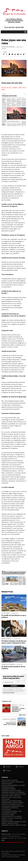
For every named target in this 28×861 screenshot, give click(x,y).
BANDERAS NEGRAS (6, 639)
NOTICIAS (14, 705)
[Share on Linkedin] (15, 54)
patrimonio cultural (8, 825)
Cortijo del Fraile (15, 796)
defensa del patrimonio (9, 789)
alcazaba (22, 785)
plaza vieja (5, 794)
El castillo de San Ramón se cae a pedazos (13, 616)
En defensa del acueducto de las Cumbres (13, 667)
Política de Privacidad (8, 692)
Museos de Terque (13, 823)
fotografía (12, 804)
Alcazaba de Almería (8, 815)
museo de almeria (18, 803)
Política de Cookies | (15, 851)
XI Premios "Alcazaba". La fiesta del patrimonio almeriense (18, 709)
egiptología (17, 797)
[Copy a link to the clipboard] (23, 54)
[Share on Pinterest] (12, 54)
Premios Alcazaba (21, 825)
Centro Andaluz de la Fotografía (11, 816)
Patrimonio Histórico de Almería (11, 790)
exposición (5, 796)
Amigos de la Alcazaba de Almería (11, 801)
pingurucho (14, 808)
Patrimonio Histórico (8, 787)
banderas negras (7, 803)
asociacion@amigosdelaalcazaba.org (13, 842)
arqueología (20, 782)
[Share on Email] (18, 54)
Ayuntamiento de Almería (9, 813)
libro (10, 820)
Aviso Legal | (5, 851)
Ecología (10, 818)
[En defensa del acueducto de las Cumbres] (14, 654)
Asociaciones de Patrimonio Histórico (13, 806)
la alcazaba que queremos (9, 811)
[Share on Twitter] (6, 54)
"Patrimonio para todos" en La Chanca (9, 724)
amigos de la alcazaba (8, 782)
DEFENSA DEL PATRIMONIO (8, 47)
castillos (5, 804)
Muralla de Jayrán (20, 794)
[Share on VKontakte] (20, 54)
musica (19, 804)
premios (4, 818)
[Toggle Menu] (25, 32)
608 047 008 (19, 27)
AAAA (20, 811)
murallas (5, 820)
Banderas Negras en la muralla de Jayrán (14, 821)
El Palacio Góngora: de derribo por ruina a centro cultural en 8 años (13, 642)
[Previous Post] (6, 708)
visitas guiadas (6, 809)
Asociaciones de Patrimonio (10, 785)
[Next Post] (21, 722)
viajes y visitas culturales (10, 780)
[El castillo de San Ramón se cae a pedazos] (14, 602)
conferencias (20, 792)
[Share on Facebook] (3, 54)
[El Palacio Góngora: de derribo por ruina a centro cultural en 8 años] (14, 628)
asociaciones (6, 799)
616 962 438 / (10, 27)
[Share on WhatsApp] (9, 54)
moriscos (5, 797)
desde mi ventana (7, 784)
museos (4, 823)
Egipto (11, 797)
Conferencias (6, 808)
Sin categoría (5, 613)
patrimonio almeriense (8, 792)
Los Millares (18, 818)
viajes (12, 794)
